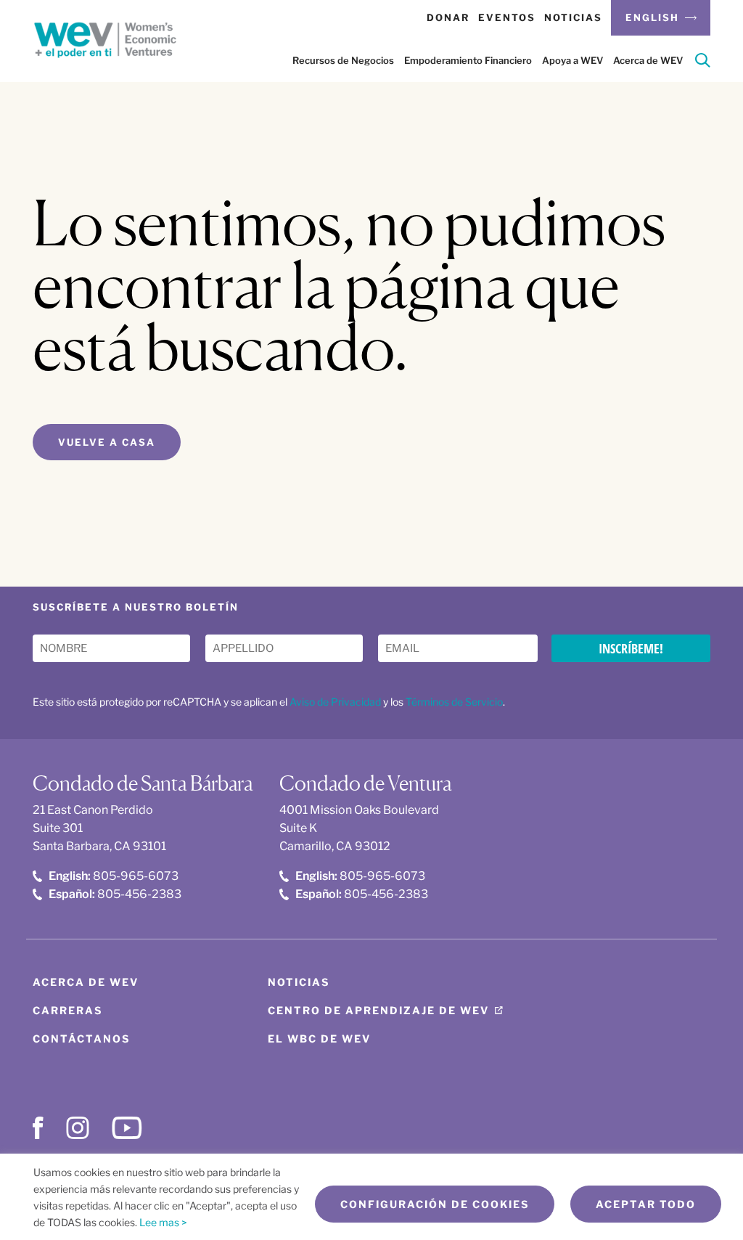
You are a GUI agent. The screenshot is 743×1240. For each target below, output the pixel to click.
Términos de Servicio (454, 702)
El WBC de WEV (319, 1038)
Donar (448, 17)
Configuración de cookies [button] (434, 1204)
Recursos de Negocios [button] (343, 60)
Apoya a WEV (572, 60)
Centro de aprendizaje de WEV (378, 1010)
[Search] (702, 62)
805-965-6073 (113, 876)
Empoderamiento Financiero (468, 60)
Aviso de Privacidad (335, 702)
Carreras (67, 1010)
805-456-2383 (115, 894)
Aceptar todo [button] (646, 1204)
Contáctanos (81, 1038)
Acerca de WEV (648, 60)
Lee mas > (163, 1222)
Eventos (506, 17)
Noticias (573, 17)
